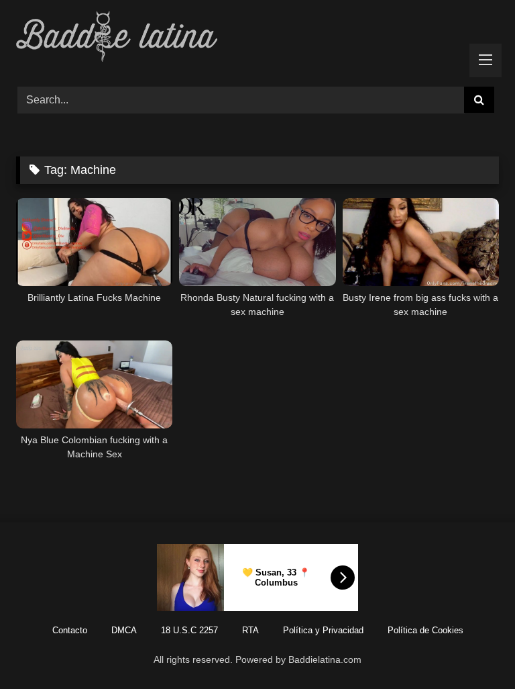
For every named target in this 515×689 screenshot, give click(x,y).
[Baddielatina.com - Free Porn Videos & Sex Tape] (257, 38)
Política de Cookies (425, 630)
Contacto (69, 630)
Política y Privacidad (323, 630)
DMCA (124, 630)
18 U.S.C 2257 (189, 630)
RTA (250, 630)
